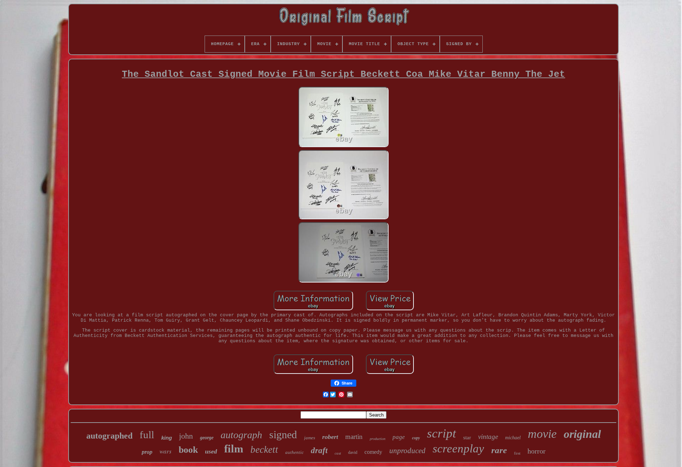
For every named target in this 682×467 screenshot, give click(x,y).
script (441, 433)
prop (147, 452)
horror (536, 451)
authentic (294, 452)
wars (165, 451)
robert (330, 436)
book (188, 450)
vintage (488, 436)
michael (513, 437)
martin (354, 436)
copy (416, 437)
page (399, 437)
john (186, 435)
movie (542, 433)
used (211, 451)
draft (319, 450)
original (582, 434)
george (206, 437)
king (166, 438)
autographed (109, 435)
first (517, 453)
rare (499, 450)
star (467, 437)
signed (283, 434)
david (352, 452)
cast (338, 453)
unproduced (407, 450)
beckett (264, 449)
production (377, 439)
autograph (241, 434)
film (233, 448)
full (147, 434)
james (309, 437)
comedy (373, 452)
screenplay (458, 448)
